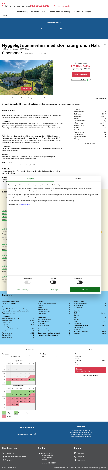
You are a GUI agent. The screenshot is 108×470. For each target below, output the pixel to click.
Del (105, 44)
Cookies (57, 468)
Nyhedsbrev (85, 468)
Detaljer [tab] (78, 179)
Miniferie (44, 12)
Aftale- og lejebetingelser (90, 375)
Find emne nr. (78, 12)
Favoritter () (66, 12)
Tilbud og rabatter (100, 468)
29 (29, 380)
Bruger (88, 12)
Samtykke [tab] (30, 179)
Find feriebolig (22, 12)
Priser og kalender (81, 74)
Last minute (34, 12)
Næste (29, 356)
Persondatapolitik (74, 468)
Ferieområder (54, 12)
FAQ (66, 468)
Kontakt (62, 468)
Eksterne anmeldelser (78, 80)
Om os (91, 468)
